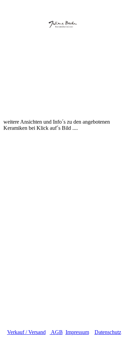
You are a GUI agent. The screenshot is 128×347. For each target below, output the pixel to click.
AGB (56, 332)
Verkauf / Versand (26, 332)
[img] (64, 19)
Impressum (77, 332)
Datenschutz (108, 332)
